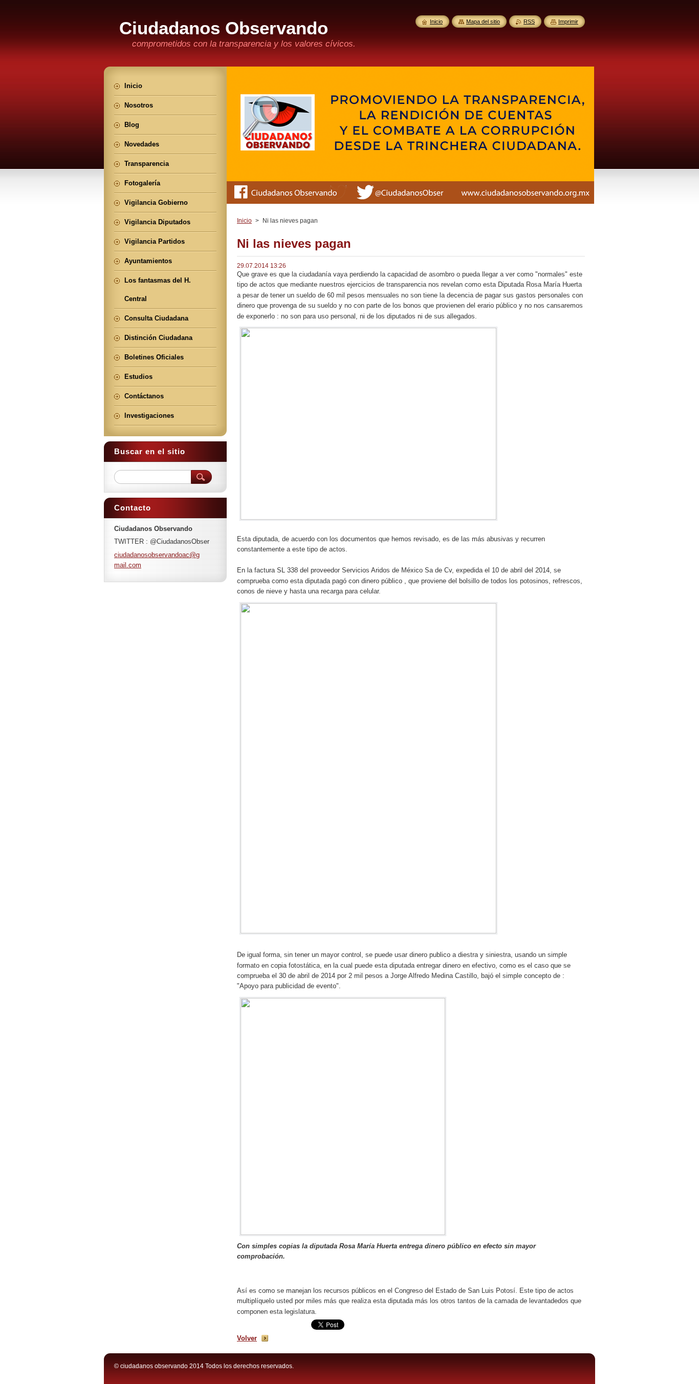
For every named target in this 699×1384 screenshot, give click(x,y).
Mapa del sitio (483, 21)
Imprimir (568, 21)
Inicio (244, 221)
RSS (529, 21)
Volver (247, 1338)
